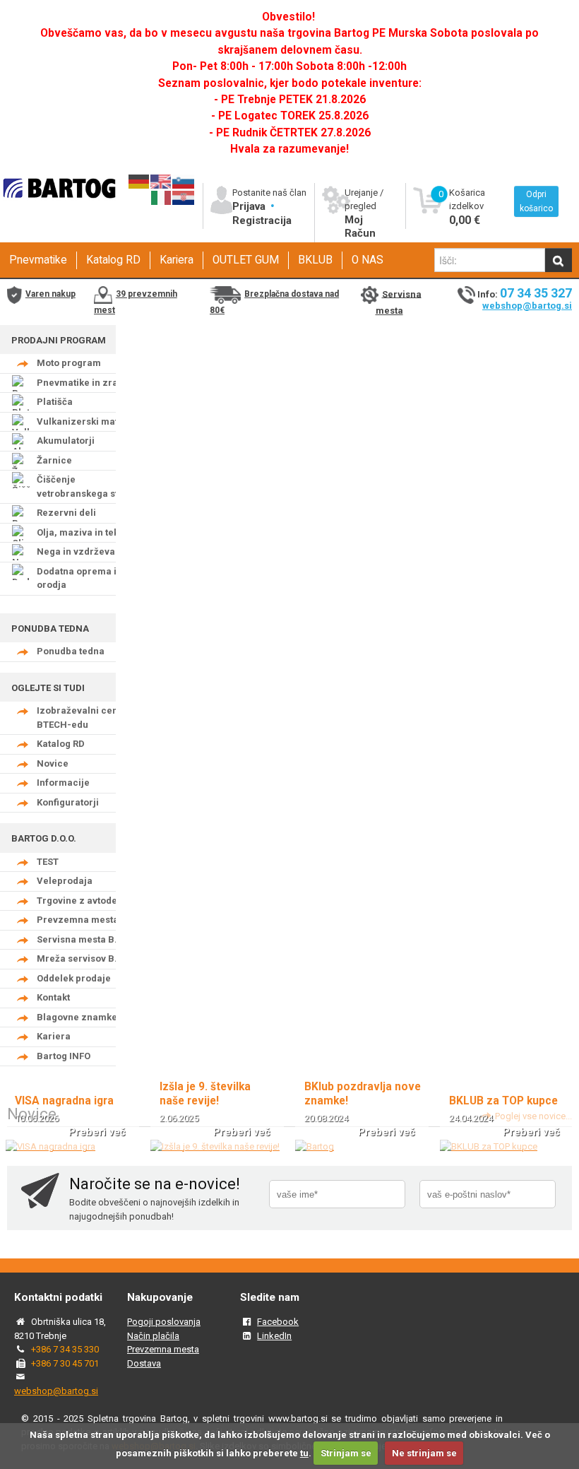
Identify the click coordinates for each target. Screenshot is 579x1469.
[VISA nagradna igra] (50, 1146)
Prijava (250, 206)
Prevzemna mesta (78, 919)
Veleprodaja (64, 880)
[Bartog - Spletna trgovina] (58, 206)
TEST (48, 861)
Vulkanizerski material (88, 421)
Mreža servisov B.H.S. (86, 958)
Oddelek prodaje (74, 978)
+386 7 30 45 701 (65, 1363)
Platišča (55, 401)
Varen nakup (50, 294)
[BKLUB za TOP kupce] (488, 1146)
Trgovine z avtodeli (80, 900)
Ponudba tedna (71, 651)
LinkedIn (274, 1336)
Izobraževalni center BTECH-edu (84, 717)
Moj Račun (360, 226)
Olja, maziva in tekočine (90, 532)
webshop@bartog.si (527, 305)
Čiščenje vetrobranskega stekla (87, 486)
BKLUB (315, 260)
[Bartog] (314, 1146)
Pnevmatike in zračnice (90, 382)
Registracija (262, 220)
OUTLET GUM (246, 260)
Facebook (278, 1321)
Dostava (144, 1363)
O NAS (367, 260)
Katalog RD (113, 260)
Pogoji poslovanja (164, 1321)
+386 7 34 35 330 (65, 1349)
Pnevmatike (38, 260)
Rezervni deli (66, 512)
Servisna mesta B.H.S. (86, 939)
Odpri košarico (536, 201)
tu (304, 1453)
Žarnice (54, 460)
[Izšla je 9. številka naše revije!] (215, 1146)
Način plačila (153, 1336)
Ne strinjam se (424, 1453)
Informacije (63, 782)
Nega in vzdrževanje (83, 551)
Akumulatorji (66, 440)
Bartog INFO (63, 1056)
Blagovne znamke (77, 1017)
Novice (52, 763)
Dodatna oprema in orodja (79, 578)
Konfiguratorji (68, 802)
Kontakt (53, 997)
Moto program (69, 363)
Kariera (176, 260)
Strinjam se (346, 1453)
